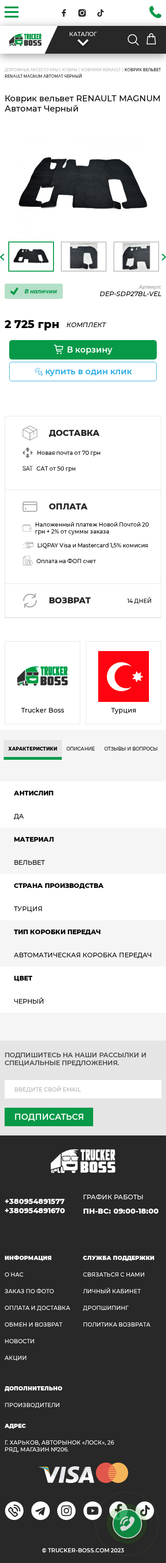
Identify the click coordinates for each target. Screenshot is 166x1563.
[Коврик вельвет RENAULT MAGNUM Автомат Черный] (83, 186)
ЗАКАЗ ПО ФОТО (29, 1291)
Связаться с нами (114, 1274)
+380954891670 (35, 1210)
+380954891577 (35, 1201)
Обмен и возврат (33, 1324)
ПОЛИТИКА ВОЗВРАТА (116, 1324)
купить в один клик (88, 371)
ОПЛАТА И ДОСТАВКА (37, 1307)
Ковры (69, 70)
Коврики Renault (101, 70)
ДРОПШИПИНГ (106, 1307)
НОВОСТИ (20, 1341)
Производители (32, 1405)
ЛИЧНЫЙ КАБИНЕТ (112, 1291)
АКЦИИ (16, 1357)
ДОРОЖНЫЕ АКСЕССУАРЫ (32, 70)
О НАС (14, 1274)
